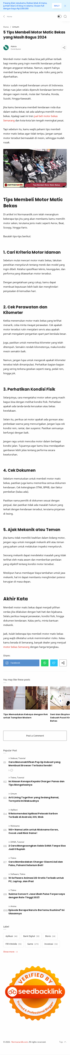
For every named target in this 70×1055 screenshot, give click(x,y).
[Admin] (14, 46)
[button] (7, 16)
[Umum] (14, 793)
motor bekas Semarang (16, 646)
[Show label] (10, 951)
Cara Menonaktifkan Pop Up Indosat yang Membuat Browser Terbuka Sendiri (34, 763)
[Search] (65, 16)
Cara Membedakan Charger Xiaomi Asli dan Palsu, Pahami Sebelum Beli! (35, 863)
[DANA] (14, 842)
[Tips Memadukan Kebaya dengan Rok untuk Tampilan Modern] (25, 698)
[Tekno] (14, 777)
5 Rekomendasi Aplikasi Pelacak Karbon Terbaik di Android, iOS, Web (33, 815)
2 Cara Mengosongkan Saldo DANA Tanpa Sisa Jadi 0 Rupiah (37, 847)
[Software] (15, 874)
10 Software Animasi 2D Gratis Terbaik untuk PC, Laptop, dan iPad (36, 879)
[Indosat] (14, 758)
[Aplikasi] (14, 809)
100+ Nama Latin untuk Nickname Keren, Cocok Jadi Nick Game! (33, 831)
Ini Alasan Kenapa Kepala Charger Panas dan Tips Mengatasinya (36, 783)
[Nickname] (15, 825)
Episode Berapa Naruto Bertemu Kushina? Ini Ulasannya (36, 911)
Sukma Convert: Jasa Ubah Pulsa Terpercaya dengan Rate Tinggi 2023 (36, 895)
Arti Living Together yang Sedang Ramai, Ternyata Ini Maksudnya (33, 799)
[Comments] (10, 770)
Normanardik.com (19, 1042)
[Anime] (13, 906)
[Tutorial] (21, 758)
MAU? (57, 5)
